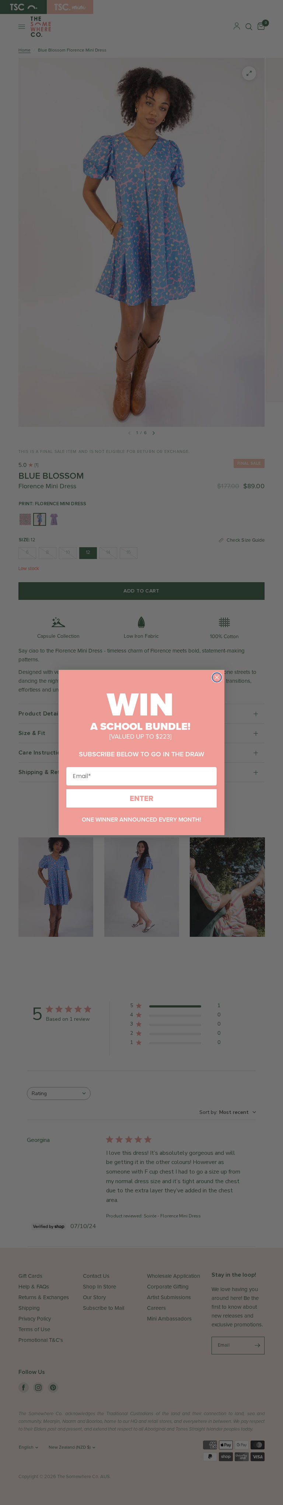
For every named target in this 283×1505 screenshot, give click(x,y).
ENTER (141, 798)
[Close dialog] (216, 677)
